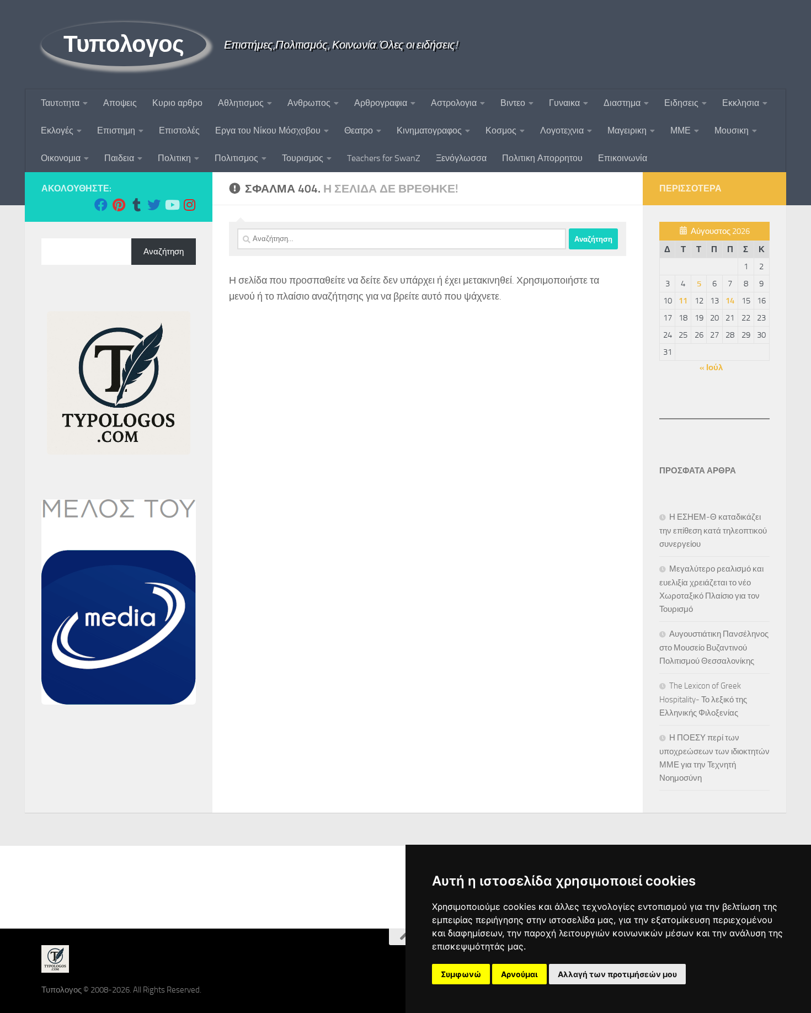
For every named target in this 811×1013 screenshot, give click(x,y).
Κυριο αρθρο (177, 103)
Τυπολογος (123, 44)
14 (729, 301)
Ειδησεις (681, 103)
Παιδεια (119, 158)
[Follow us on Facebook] (101, 204)
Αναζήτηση (163, 252)
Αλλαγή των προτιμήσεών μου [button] (617, 974)
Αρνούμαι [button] (519, 974)
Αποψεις (120, 103)
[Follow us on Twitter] (154, 204)
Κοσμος (500, 130)
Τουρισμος (302, 158)
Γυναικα (564, 103)
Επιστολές (179, 130)
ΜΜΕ (680, 130)
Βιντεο (512, 103)
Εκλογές (57, 130)
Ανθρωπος (308, 103)
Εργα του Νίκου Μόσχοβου (268, 130)
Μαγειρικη (627, 130)
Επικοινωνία (622, 158)
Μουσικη (731, 130)
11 (683, 301)
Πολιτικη (174, 158)
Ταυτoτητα (60, 103)
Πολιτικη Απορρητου (542, 158)
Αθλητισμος (241, 103)
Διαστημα (622, 103)
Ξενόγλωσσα (461, 158)
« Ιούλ (711, 367)
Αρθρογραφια (380, 103)
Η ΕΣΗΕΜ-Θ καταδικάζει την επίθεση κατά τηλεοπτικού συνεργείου (713, 530)
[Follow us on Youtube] (171, 204)
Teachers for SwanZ (383, 158)
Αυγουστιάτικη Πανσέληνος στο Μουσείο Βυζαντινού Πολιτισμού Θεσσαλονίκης (714, 647)
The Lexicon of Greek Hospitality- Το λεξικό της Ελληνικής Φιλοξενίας (703, 699)
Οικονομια (61, 158)
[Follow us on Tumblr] (136, 204)
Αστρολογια (454, 103)
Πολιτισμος (236, 158)
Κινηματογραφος (429, 130)
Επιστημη (116, 130)
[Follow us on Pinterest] (118, 204)
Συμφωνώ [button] (461, 974)
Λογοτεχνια (562, 130)
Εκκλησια (740, 103)
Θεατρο (358, 130)
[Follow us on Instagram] (189, 204)
